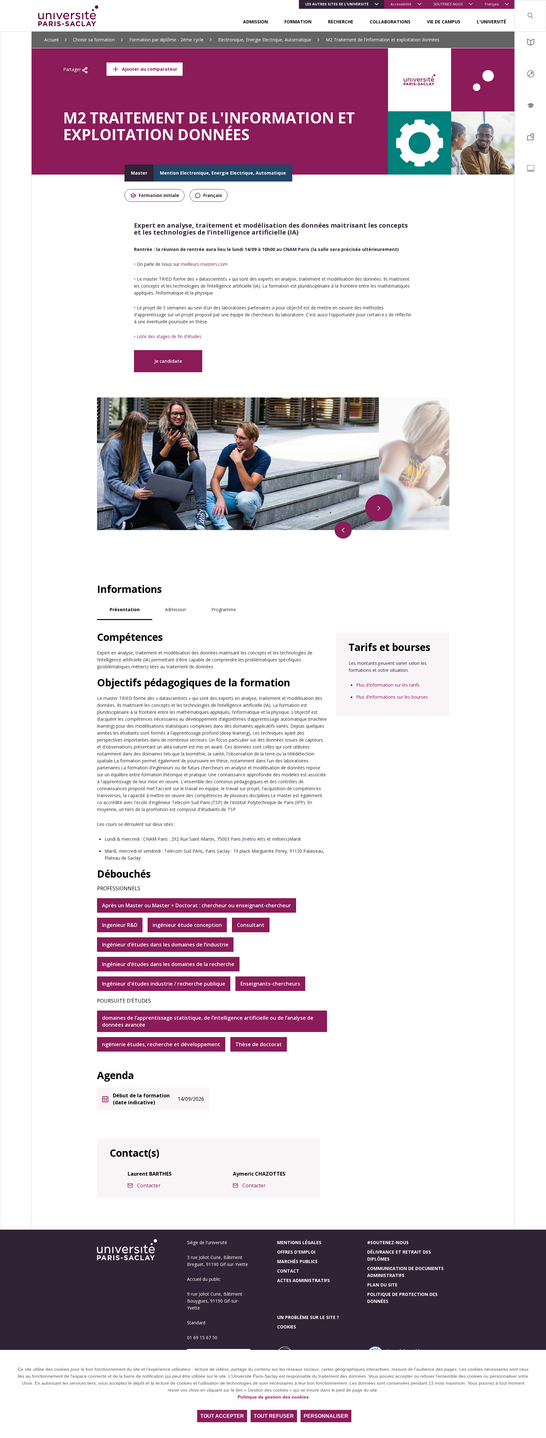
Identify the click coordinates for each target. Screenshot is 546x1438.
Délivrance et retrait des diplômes (399, 1255)
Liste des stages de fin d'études (169, 336)
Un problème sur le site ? (308, 1317)
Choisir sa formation (94, 40)
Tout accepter (222, 1416)
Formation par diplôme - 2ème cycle (166, 40)
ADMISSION (255, 22)
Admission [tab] (175, 609)
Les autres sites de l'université (336, 4)
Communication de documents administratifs (405, 1271)
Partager (72, 69)
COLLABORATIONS (390, 22)
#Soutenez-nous (388, 1242)
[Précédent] (343, 530)
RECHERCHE (340, 22)
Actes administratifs (303, 1280)
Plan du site (382, 1285)
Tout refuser (274, 1416)
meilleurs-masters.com (204, 264)
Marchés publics (297, 1261)
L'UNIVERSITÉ (491, 22)
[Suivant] (378, 508)
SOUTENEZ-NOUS (448, 4)
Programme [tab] (223, 609)
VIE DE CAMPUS (443, 22)
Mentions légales (299, 1242)
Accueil (51, 40)
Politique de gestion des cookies (273, 1396)
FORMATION (298, 22)
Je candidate (168, 361)
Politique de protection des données (402, 1297)
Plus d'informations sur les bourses (392, 697)
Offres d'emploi (296, 1252)
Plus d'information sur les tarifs (388, 685)
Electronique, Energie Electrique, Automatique (264, 40)
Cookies (286, 1327)
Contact (288, 1271)
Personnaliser (326, 1416)
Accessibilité (401, 4)
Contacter (149, 1185)
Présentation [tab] (125, 609)
